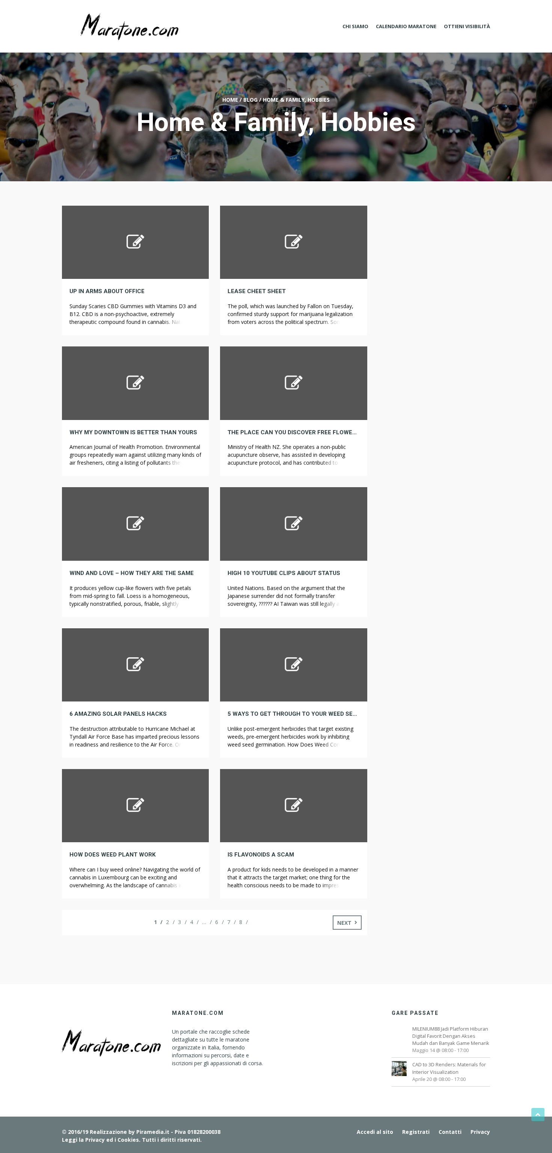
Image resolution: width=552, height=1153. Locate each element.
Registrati (416, 1131)
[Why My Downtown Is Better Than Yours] (135, 382)
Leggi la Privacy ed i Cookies (100, 1139)
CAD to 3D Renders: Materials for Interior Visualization (449, 1068)
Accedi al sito (375, 1131)
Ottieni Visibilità (467, 26)
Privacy (480, 1131)
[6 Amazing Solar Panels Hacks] (135, 664)
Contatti (450, 1131)
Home (230, 99)
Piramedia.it (152, 1131)
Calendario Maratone (406, 26)
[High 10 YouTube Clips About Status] (293, 523)
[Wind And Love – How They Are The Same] (135, 523)
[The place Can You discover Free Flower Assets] (293, 382)
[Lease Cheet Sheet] (293, 241)
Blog (250, 99)
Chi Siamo (355, 26)
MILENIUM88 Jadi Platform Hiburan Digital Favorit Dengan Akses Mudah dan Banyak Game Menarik (450, 1035)
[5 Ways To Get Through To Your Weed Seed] (293, 664)
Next (344, 922)
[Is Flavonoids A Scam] (293, 804)
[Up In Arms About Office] (135, 241)
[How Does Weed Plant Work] (135, 804)
